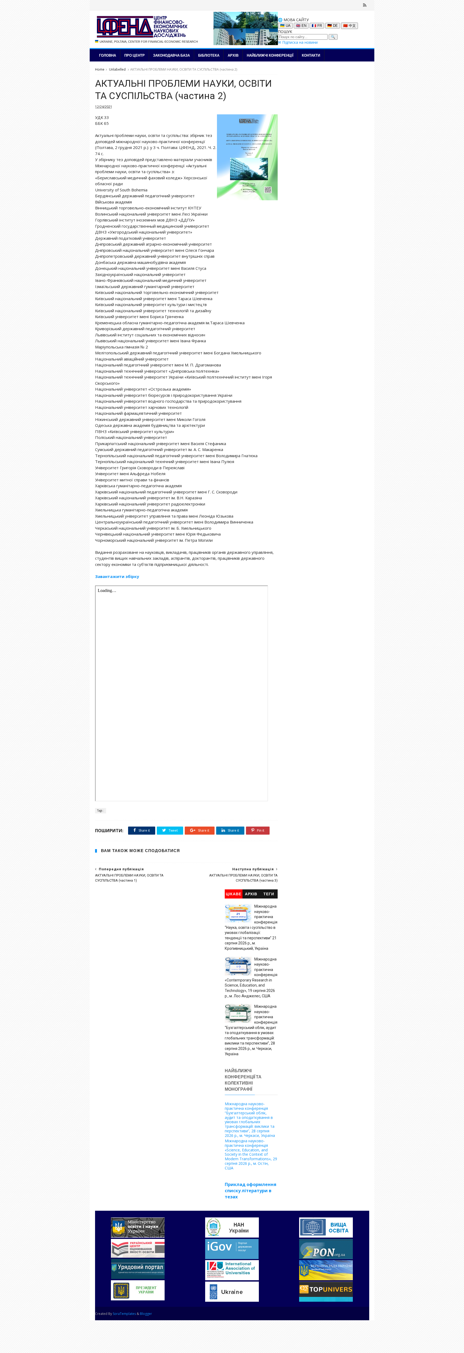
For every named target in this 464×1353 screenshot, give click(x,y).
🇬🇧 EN (301, 26)
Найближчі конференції (270, 55)
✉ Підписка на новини (298, 42)
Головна (107, 55)
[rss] (365, 5)
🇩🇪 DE (332, 26)
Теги (268, 894)
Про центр (134, 55)
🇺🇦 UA (285, 26)
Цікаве (233, 894)
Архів (233, 55)
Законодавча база (171, 55)
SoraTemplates (124, 1313)
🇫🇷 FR (317, 26)
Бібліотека (208, 55)
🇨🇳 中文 (349, 26)
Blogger (146, 1313)
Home (99, 69)
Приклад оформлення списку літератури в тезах (250, 1190)
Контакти (311, 55)
